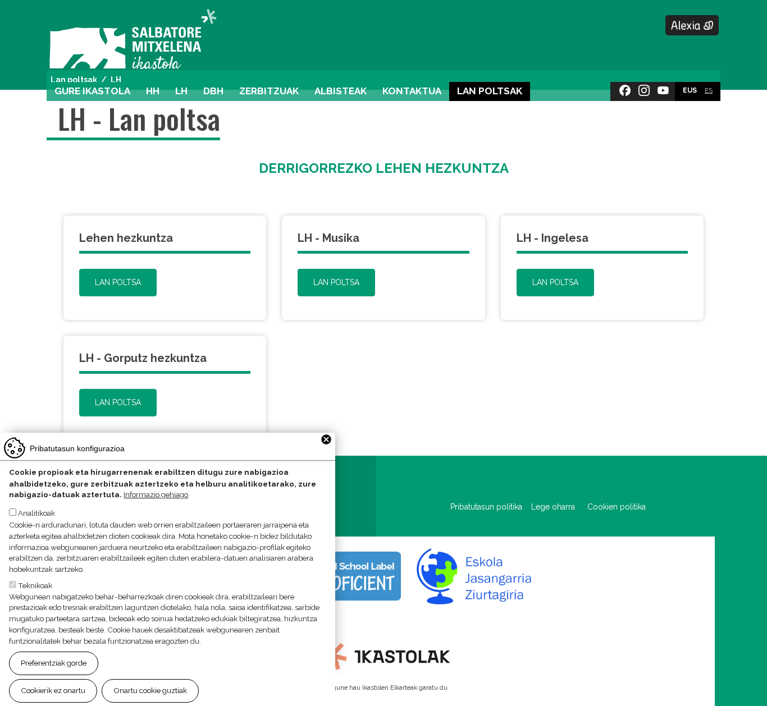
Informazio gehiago (156, 494)
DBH (213, 91)
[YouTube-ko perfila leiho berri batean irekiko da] (663, 88)
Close (326, 439)
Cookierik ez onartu (53, 689)
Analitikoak (36, 513)
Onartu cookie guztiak (150, 689)
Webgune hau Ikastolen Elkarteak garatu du (383, 687)
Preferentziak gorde (53, 662)
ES (709, 90)
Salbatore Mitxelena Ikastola (133, 40)
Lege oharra (553, 506)
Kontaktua (411, 91)
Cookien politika (616, 506)
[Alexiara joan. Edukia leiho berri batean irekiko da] (692, 25)
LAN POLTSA (118, 282)
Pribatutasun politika (490, 506)
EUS (690, 90)
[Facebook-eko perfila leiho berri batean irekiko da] (625, 88)
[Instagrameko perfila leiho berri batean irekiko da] (644, 88)
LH (181, 91)
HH (152, 91)
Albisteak (340, 91)
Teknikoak (35, 584)
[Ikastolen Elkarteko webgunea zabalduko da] (384, 655)
